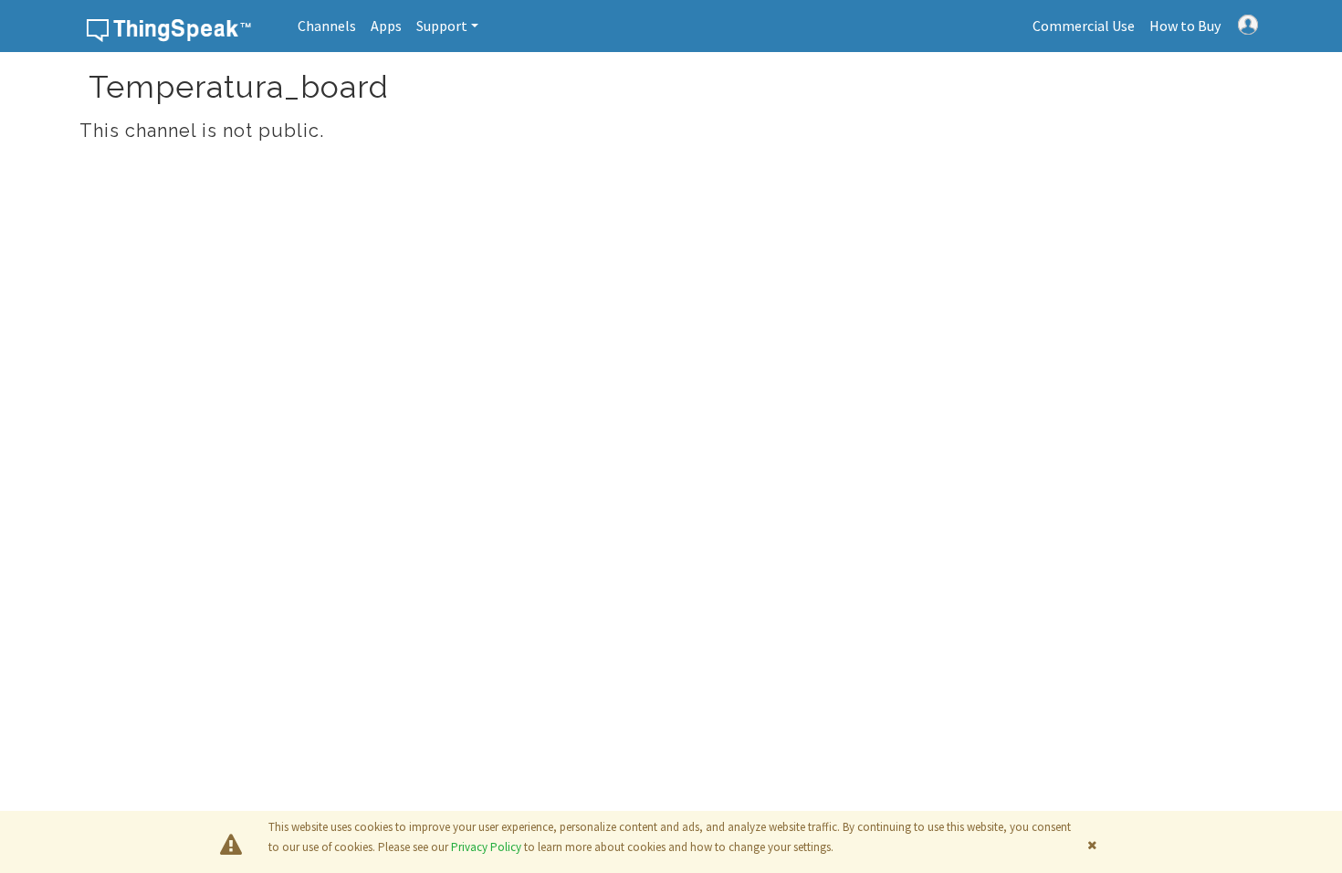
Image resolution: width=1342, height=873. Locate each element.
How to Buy (1185, 25)
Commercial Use (1084, 25)
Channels (327, 25)
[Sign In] (1248, 23)
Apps (386, 25)
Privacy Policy (486, 847)
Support (441, 25)
